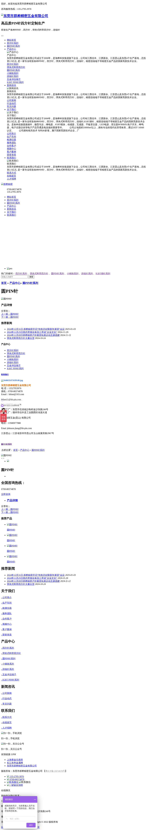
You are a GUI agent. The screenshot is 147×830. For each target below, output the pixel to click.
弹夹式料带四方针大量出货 (20, 338)
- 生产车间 (6, 603)
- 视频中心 (6, 624)
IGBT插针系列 (103, 273)
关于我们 (11, 212)
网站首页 (11, 197)
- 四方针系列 (7, 648)
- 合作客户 (6, 619)
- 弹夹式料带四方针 (11, 653)
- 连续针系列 (7, 669)
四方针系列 (12, 200)
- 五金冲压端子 (8, 674)
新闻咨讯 (11, 209)
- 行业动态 (6, 698)
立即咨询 (5, 494)
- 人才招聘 (6, 728)
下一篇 (10, 317)
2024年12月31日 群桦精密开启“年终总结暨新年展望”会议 (36, 329)
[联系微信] (13, 782)
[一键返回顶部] (15, 785)
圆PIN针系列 (13, 203)
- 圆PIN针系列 (8, 658)
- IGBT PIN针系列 (10, 680)
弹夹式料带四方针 (39, 273)
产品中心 (11, 206)
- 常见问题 (6, 704)
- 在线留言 (6, 722)
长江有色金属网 (15, 762)
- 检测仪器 (6, 608)
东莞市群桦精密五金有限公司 (22, 765)
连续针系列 (87, 273)
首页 (4, 282)
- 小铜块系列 (7, 664)
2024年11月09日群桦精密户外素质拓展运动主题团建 (33, 335)
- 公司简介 (6, 597)
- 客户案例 (6, 629)
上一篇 (10, 314)
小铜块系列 (72, 273)
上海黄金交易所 (15, 759)
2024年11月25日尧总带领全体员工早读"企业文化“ (32, 332)
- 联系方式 (6, 717)
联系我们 (11, 215)
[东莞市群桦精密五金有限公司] (24, 16)
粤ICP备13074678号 (55, 771)
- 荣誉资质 (6, 634)
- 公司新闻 (6, 693)
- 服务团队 (6, 613)
